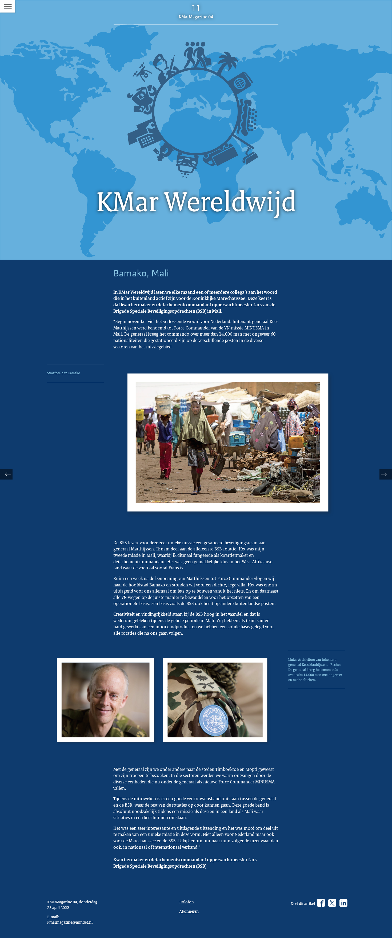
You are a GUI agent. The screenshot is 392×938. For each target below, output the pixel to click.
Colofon (186, 901)
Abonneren (189, 911)
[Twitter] (332, 903)
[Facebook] (321, 903)
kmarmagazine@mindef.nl (70, 922)
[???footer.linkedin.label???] (343, 903)
